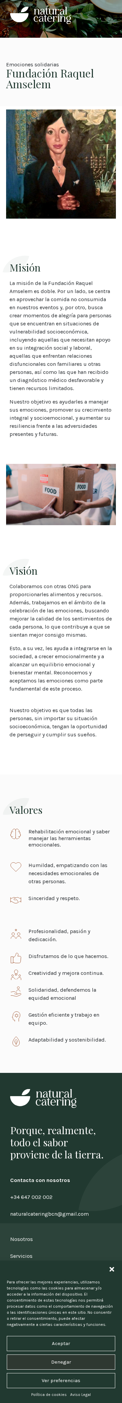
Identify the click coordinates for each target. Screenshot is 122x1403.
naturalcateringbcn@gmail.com (49, 1214)
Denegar (61, 1362)
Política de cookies (49, 1394)
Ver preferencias (61, 1380)
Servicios (21, 1256)
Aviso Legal (80, 1394)
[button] (111, 1269)
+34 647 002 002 (31, 1197)
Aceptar (61, 1343)
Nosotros (21, 1239)
